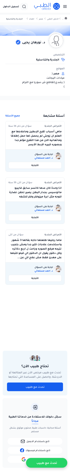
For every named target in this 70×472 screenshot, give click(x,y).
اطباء (31, 18)
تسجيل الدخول (11, 6)
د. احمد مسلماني (43, 158)
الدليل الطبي (53, 18)
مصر (41, 18)
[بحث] (24, 6)
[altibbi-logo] (47, 6)
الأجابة (35, 165)
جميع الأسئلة (12, 115)
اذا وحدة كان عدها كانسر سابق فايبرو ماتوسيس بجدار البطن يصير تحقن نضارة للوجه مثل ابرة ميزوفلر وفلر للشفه (35, 192)
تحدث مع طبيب (35, 387)
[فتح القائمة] (64, 6)
